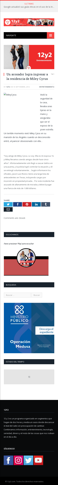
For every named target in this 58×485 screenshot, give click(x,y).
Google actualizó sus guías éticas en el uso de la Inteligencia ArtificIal (30, 7)
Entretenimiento (46, 87)
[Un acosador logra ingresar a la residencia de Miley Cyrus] (29, 57)
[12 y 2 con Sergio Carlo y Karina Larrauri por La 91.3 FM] (29, 21)
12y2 (8, 87)
